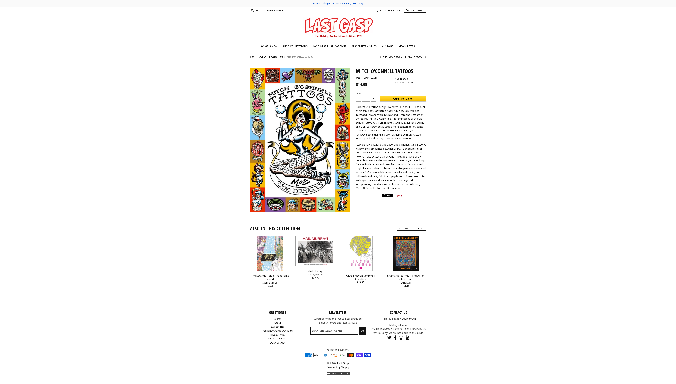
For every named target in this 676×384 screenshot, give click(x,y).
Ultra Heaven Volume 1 (360, 275)
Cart (417, 10)
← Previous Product (391, 56)
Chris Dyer (406, 282)
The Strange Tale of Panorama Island (270, 277)
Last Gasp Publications (329, 46)
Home (252, 57)
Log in (378, 10)
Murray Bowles (315, 274)
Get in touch (409, 318)
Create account (392, 10)
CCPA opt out (277, 342)
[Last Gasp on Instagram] (401, 337)
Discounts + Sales (364, 46)
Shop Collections (295, 46)
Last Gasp (343, 363)
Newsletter (406, 46)
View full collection (411, 228)
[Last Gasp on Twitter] (389, 337)
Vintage (387, 46)
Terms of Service (277, 338)
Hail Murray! (315, 271)
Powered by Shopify (338, 367)
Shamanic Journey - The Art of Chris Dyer (406, 277)
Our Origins (277, 326)
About (277, 323)
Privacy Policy (277, 334)
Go (362, 330)
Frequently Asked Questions (277, 330)
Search (277, 318)
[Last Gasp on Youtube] (408, 337)
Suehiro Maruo (269, 282)
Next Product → (417, 56)
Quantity (361, 93)
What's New (269, 46)
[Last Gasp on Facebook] (395, 337)
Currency (270, 10)
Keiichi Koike (361, 279)
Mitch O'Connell (366, 78)
